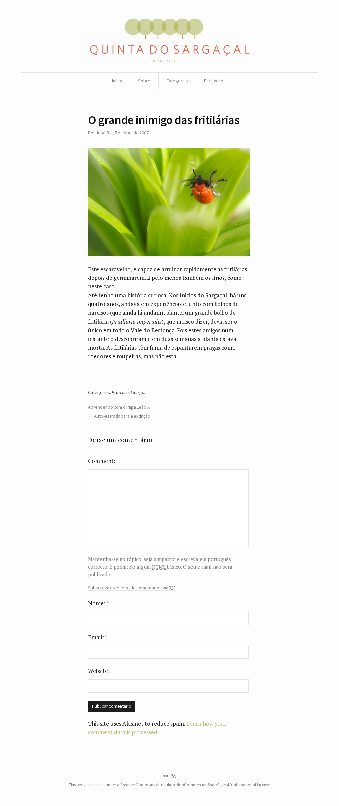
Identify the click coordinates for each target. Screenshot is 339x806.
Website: (99, 671)
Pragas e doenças (128, 392)
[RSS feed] (173, 776)
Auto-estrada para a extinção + (123, 416)
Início (117, 81)
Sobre (144, 81)
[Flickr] (165, 776)
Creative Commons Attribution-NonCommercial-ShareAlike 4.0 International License (195, 785)
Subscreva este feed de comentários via (131, 588)
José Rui (104, 133)
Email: (97, 637)
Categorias (177, 81)
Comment (101, 461)
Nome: (98, 603)
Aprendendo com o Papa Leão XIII (120, 407)
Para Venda (215, 81)
